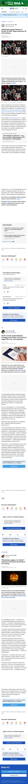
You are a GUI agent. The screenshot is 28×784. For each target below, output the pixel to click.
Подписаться (14, 466)
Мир (2, 327)
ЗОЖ (22, 11)
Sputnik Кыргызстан (15, 118)
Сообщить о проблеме (14, 771)
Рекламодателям (14, 775)
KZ (23, 8)
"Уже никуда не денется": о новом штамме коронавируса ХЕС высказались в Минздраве (14, 137)
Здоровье (4, 11)
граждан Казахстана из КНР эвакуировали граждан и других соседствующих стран (13, 110)
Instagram (15, 320)
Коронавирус (10, 21)
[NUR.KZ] (14, 8)
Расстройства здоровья (15, 11)
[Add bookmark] (25, 534)
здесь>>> (19, 198)
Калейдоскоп (4, 552)
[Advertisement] (14, 66)
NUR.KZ (13, 83)
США (3, 498)
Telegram (9, 201)
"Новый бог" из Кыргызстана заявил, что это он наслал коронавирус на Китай (14, 229)
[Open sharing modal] (18, 535)
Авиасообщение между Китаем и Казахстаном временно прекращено (14, 236)
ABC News (18, 370)
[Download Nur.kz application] (14, 3)
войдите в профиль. (8, 280)
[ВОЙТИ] (26, 8)
